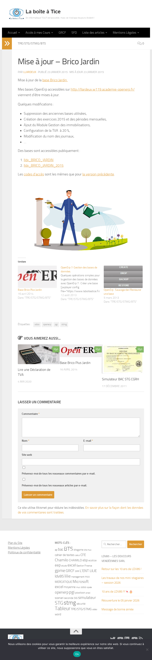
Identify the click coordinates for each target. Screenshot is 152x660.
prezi (88, 593)
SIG (76, 598)
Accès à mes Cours (38, 32)
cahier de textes (64, 555)
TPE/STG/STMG (81, 609)
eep (58, 565)
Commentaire (31, 414)
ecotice (92, 560)
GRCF (62, 32)
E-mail (88, 440)
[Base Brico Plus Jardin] (37, 277)
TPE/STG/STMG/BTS (32, 43)
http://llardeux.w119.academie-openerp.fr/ (103, 89)
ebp (85, 560)
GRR (77, 571)
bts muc (87, 550)
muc (78, 587)
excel (71, 565)
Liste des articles (93, 32)
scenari (59, 598)
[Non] (147, 649)
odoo (37, 324)
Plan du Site (15, 543)
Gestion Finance (84, 565)
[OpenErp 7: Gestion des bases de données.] (82, 283)
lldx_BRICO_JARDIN (38, 160)
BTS (68, 549)
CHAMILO (75, 560)
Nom (25, 440)
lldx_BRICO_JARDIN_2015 (44, 165)
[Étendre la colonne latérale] (7, 43)
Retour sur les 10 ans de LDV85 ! (122, 569)
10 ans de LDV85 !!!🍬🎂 (117, 591)
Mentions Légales (124, 32)
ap (56, 549)
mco (87, 576)
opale (89, 587)
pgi (56, 324)
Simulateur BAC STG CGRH (120, 379)
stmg (64, 324)
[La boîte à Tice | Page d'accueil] (51, 14)
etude (64, 565)
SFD (74, 32)
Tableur (62, 608)
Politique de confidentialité (24, 552)
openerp (47, 324)
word (58, 614)
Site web (27, 454)
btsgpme (79, 549)
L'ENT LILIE (88, 571)
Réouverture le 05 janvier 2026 (120, 600)
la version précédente (98, 174)
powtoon (80, 592)
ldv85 (59, 576)
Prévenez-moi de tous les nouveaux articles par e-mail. (54, 485)
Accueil (12, 32)
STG (59, 603)
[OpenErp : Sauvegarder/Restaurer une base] (123, 277)
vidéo (94, 609)
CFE (83, 555)
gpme (60, 570)
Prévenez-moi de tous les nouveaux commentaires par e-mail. (58, 473)
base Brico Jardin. (55, 80)
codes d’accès (34, 174)
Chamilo (61, 560)
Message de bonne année (118, 609)
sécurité (81, 603)
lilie (68, 576)
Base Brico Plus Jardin (30, 290)
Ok (77, 654)
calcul (77, 555)
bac (60, 549)
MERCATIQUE (63, 582)
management (77, 576)
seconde (68, 598)
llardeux (29, 72)
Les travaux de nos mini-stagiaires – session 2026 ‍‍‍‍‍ (123, 580)
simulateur (87, 597)
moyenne (70, 587)
